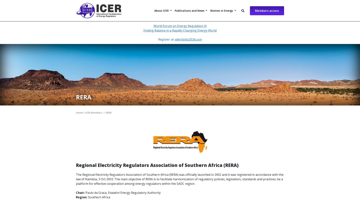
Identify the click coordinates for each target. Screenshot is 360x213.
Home (79, 112)
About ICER (162, 10)
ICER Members (93, 112)
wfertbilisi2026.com (188, 39)
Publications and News (190, 10)
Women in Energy (222, 10)
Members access (267, 11)
